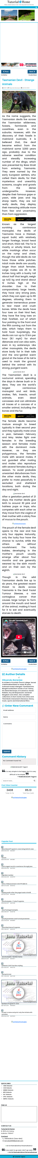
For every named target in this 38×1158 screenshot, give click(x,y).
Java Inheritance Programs (11, 927)
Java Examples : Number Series (12, 957)
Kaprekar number (7, 875)
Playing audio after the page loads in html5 (16, 892)
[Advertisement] (19, 42)
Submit (7, 751)
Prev (6, 71)
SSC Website (7, 1094)
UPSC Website (7, 1097)
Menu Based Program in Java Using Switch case (18, 849)
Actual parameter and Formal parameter (16, 919)
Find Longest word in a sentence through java (17, 866)
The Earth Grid (6, 974)
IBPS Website (7, 1092)
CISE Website (7, 1088)
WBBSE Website (8, 1090)
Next (31, 71)
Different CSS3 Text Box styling (12, 965)
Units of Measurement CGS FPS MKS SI (14, 884)
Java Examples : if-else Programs (13, 901)
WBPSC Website (8, 1099)
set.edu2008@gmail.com (13, 1141)
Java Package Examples (10, 910)
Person (4, 858)
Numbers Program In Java (10, 1004)
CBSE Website (7, 1086)
